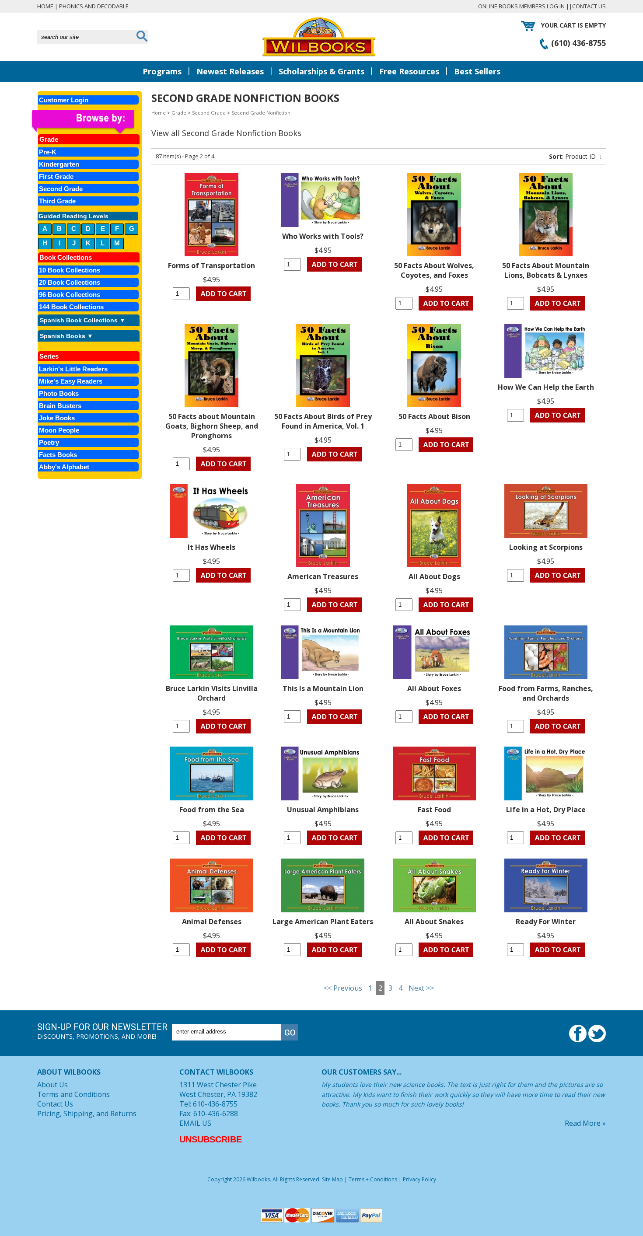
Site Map (332, 1179)
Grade (178, 112)
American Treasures (322, 576)
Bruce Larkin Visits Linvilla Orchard (212, 693)
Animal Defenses (211, 921)
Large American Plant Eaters (323, 921)
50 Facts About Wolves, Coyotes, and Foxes (434, 270)
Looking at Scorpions (546, 547)
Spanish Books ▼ (66, 335)
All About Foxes (434, 688)
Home (45, 6)
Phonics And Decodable (94, 6)
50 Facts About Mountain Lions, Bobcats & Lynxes (545, 270)
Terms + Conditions (373, 1179)
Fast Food (434, 809)
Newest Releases (230, 71)
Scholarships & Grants (321, 71)
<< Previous (343, 988)
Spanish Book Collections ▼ (83, 320)
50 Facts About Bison (434, 416)
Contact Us (589, 6)
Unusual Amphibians (323, 809)
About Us (52, 1084)
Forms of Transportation (211, 265)
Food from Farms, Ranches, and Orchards (546, 693)
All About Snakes (434, 921)
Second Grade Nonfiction (260, 112)
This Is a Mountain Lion (323, 688)
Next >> (421, 988)
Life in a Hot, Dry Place (546, 809)
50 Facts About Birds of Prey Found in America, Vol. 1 (323, 421)
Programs (162, 71)
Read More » (585, 1123)
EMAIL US (195, 1123)
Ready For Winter (546, 921)
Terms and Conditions (73, 1094)
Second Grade (209, 112)
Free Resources (409, 71)
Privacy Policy (419, 1179)
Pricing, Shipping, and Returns (86, 1113)
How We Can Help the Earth (546, 387)
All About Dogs (434, 576)
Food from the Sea (211, 809)
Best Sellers (477, 71)
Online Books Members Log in (521, 6)
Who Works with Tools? (322, 236)
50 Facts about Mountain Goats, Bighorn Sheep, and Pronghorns (211, 426)
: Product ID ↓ (575, 156)
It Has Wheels (211, 547)
